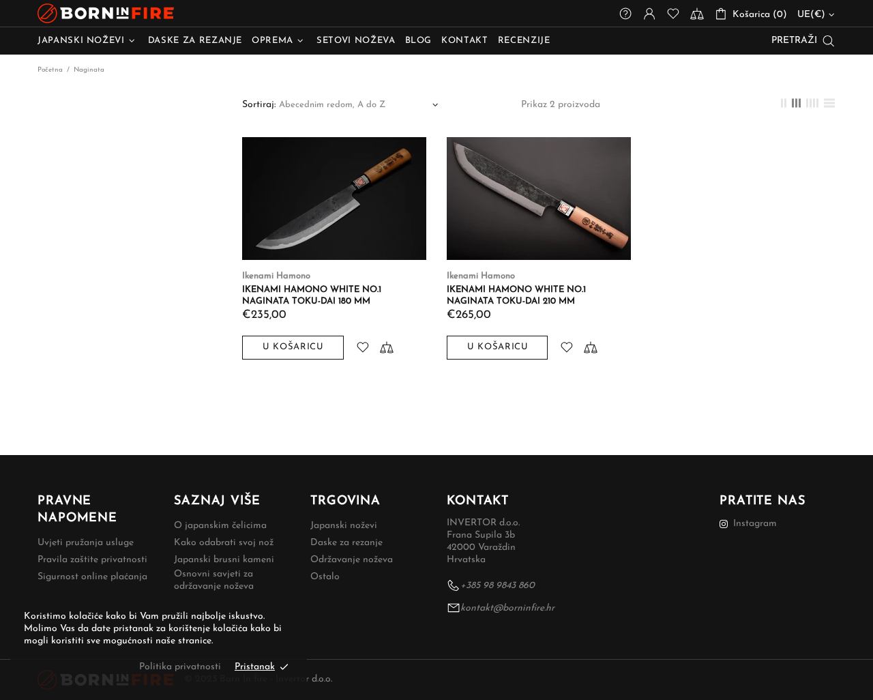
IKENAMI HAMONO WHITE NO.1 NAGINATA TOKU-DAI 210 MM (516, 295)
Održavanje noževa (351, 560)
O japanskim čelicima (220, 526)
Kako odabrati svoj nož (223, 543)
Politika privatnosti (180, 667)
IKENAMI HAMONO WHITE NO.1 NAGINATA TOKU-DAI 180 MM (311, 295)
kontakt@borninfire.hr (507, 608)
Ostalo (325, 577)
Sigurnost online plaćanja (92, 577)
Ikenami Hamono (276, 276)
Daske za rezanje (346, 543)
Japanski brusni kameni (224, 560)
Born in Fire (106, 13)
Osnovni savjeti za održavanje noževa (214, 580)
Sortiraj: (259, 105)
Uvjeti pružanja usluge (86, 543)
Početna (50, 70)
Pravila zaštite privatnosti (92, 560)
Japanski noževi (343, 526)
